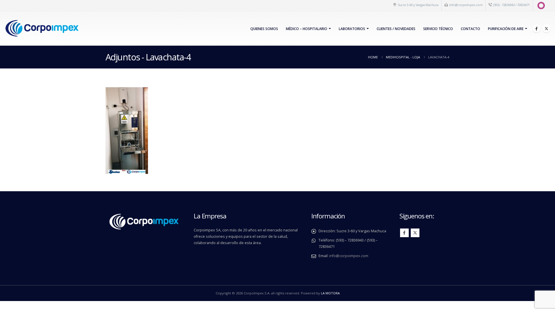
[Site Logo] (41, 28)
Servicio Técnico (438, 28)
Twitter (415, 233)
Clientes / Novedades (396, 28)
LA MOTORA (330, 293)
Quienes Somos (264, 28)
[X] (546, 29)
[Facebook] (536, 29)
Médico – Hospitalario (306, 28)
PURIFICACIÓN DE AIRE (505, 28)
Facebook (404, 233)
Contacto (470, 28)
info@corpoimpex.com (466, 5)
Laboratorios (352, 28)
